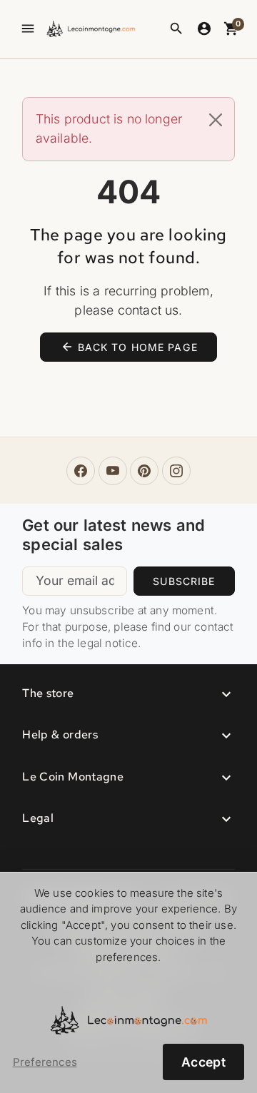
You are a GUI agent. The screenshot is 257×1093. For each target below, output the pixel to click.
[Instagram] (176, 471)
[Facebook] (80, 471)
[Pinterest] (144, 471)
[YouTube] (113, 471)
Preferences (45, 1062)
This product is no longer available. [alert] (109, 128)
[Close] (215, 120)
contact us (148, 310)
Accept (203, 1061)
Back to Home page (129, 346)
